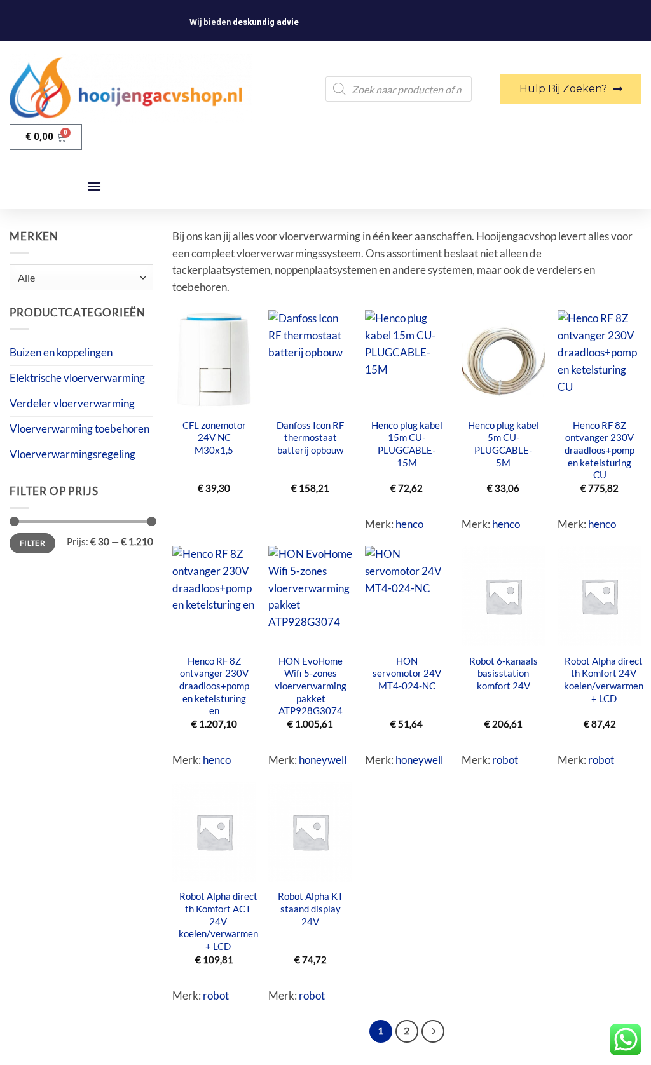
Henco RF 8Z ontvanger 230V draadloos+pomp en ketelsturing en (214, 686)
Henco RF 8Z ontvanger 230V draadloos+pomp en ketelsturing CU (599, 450)
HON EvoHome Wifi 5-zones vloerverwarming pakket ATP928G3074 (310, 686)
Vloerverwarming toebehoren (79, 428)
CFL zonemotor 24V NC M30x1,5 (214, 437)
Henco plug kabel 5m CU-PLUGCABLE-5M (503, 443)
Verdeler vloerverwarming (72, 403)
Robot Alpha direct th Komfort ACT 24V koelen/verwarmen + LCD (218, 921)
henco (409, 524)
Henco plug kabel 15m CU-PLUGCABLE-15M (406, 443)
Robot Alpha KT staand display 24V (310, 908)
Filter (32, 543)
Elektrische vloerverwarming (77, 377)
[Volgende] (432, 1031)
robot (505, 759)
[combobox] (81, 277)
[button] (93, 185)
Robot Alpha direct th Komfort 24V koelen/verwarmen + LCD (603, 679)
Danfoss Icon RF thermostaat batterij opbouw (310, 437)
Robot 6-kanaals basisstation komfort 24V (503, 673)
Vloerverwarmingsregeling (72, 454)
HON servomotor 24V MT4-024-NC (407, 673)
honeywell (322, 759)
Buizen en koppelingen (61, 352)
